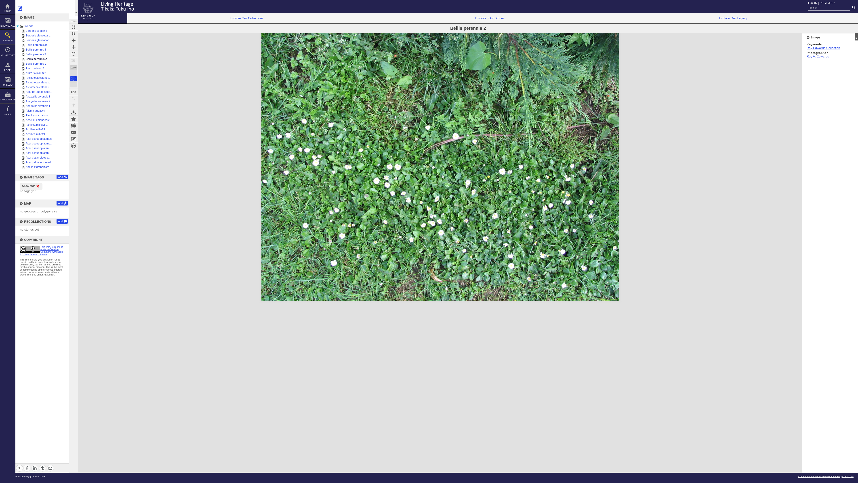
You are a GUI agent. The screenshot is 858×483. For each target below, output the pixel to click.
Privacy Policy (22, 476)
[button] (73, 78)
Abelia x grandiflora (37, 167)
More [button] (7, 114)
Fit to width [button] (73, 40)
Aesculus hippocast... (38, 120)
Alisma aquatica (35, 110)
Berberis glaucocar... (38, 35)
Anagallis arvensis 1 (38, 106)
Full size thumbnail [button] (73, 27)
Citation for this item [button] (73, 145)
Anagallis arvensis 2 (38, 101)
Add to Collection (73, 119)
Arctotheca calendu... (38, 77)
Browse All (7, 26)
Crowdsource (7, 99)
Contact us (848, 476)
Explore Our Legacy (733, 18)
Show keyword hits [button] (73, 98)
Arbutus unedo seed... (39, 91)
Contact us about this (73, 132)
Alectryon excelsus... (38, 115)
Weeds (29, 26)
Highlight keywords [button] (73, 105)
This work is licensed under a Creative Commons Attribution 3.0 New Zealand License (41, 251)
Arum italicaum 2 (36, 73)
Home (7, 11)
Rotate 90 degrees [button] (73, 54)
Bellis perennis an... (38, 45)
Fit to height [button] (73, 47)
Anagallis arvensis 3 (38, 96)
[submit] (853, 8)
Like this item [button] (73, 125)
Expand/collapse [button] (856, 36)
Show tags (28, 186)
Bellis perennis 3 (36, 54)
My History (8, 55)
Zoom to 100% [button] (73, 60)
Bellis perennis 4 (36, 49)
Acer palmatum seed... (39, 162)
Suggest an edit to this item (20, 8)
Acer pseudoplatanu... (39, 143)
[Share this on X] (19, 465)
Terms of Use (38, 476)
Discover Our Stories (490, 18)
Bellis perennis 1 (36, 63)
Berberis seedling (36, 30)
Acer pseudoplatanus (39, 138)
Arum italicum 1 (35, 68)
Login (7, 70)
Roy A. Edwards (818, 56)
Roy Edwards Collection (823, 48)
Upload (8, 85)
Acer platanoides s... (38, 157)
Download (73, 112)
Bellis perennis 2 (36, 59)
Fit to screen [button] (73, 33)
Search (8, 40)
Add (60, 177)
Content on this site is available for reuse (819, 476)
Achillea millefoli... (37, 124)
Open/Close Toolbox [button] (76, 8)
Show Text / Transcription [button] (73, 92)
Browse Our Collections (246, 18)
